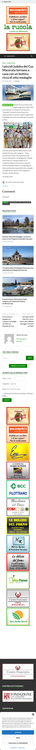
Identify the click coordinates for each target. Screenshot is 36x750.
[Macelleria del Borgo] (18, 516)
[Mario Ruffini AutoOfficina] (18, 479)
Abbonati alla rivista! (18, 366)
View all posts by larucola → (21, 340)
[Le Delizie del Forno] (18, 534)
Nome (4, 378)
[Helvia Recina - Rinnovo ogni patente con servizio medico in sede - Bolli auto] (18, 552)
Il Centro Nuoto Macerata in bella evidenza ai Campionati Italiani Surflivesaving (14, 301)
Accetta (18, 732)
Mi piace (5, 186)
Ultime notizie (11, 63)
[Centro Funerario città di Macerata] (18, 607)
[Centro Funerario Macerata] (18, 679)
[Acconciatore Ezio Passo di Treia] (18, 460)
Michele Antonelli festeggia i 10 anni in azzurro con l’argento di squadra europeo (17, 238)
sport (4, 63)
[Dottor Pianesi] (18, 588)
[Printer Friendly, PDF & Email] (7, 105)
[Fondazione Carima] (18, 701)
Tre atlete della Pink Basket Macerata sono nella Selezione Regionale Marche (18, 269)
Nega (18, 738)
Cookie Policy (13, 747)
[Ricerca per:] (18, 358)
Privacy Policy (21, 747)
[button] (33, 714)
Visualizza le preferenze (18, 743)
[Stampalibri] (18, 23)
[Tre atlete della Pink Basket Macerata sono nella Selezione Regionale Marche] (18, 266)
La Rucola (6, 204)
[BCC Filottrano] (18, 497)
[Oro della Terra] (18, 625)
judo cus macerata (24, 202)
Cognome (5, 384)
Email (4, 389)
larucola (17, 81)
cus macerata (13, 202)
